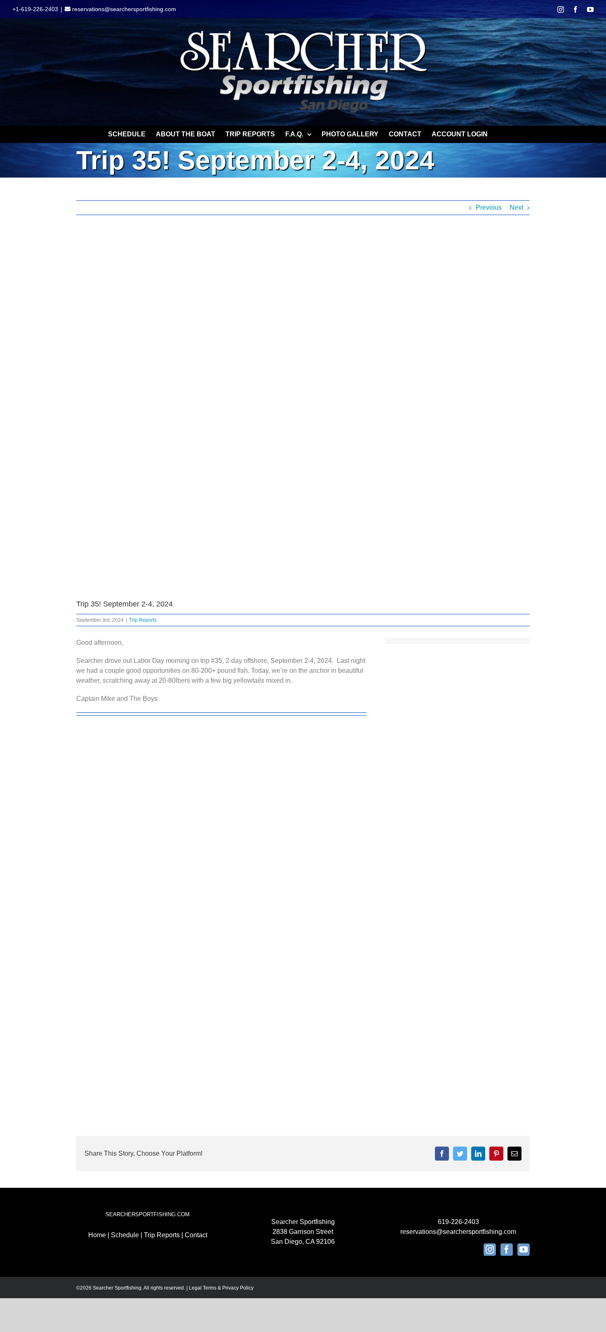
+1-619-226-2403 (35, 9)
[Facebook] (506, 1249)
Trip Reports (143, 620)
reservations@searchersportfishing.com (123, 9)
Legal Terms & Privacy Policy (221, 1288)
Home (97, 1234)
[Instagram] (490, 1249)
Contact (196, 1234)
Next (516, 207)
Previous (489, 207)
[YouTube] (523, 1249)
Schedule (125, 1234)
